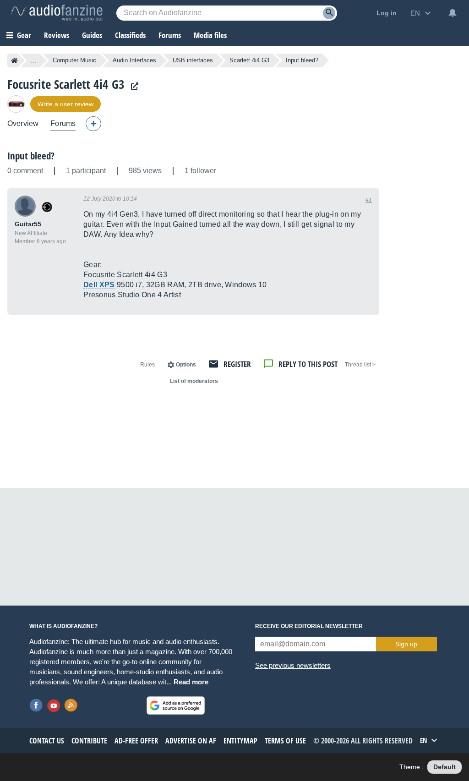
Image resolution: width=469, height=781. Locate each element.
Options (186, 364)
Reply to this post (308, 364)
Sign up (406, 644)
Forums (63, 123)
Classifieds (130, 35)
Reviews (56, 35)
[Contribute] (93, 123)
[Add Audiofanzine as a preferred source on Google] (176, 705)
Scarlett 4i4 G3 (249, 60)
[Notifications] (452, 12)
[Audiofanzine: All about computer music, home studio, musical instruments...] (57, 13)
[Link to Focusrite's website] (132, 86)
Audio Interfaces (134, 60)
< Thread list (360, 364)
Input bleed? (31, 155)
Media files (210, 35)
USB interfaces (193, 60)
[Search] (329, 13)
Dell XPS (99, 285)
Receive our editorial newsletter (309, 626)
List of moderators (194, 381)
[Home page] (14, 60)
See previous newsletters (293, 665)
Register (237, 364)
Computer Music (74, 60)
